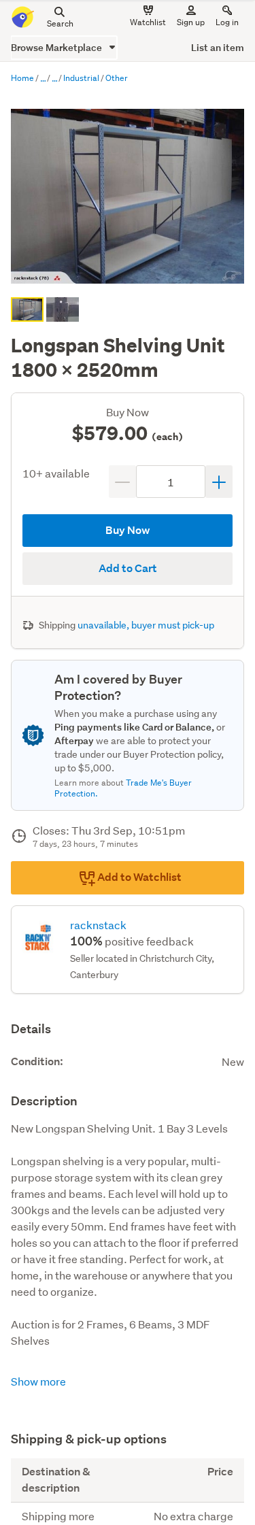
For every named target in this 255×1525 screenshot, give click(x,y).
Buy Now (127, 530)
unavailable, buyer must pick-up (146, 625)
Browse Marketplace (57, 47)
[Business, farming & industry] (54, 79)
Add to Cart (128, 568)
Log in (227, 22)
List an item (217, 47)
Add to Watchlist (138, 877)
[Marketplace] (43, 79)
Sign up (191, 22)
